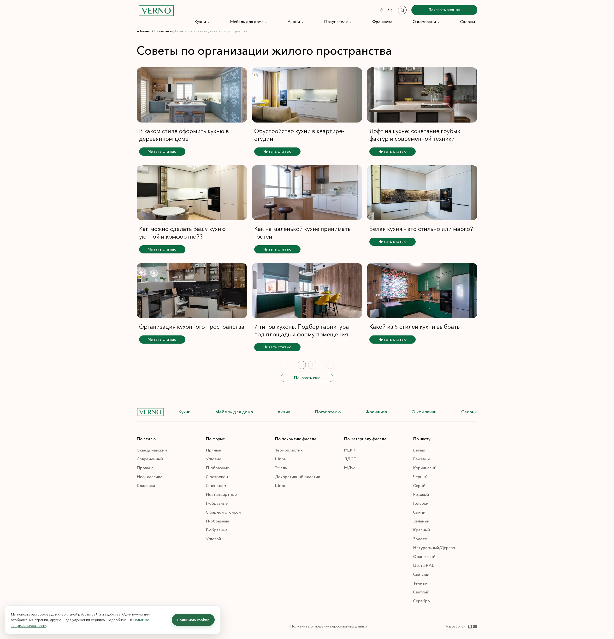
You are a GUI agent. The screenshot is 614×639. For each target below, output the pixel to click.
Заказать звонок (444, 10)
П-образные (217, 468)
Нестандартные (221, 495)
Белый (419, 450)
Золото (420, 539)
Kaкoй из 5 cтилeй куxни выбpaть (414, 326)
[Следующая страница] (330, 365)
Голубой (421, 503)
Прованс (145, 468)
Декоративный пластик (297, 477)
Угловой (213, 539)
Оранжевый (424, 557)
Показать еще (307, 378)
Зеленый (421, 521)
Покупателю (336, 22)
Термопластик (289, 450)
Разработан (456, 626)
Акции (294, 22)
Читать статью (162, 151)
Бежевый (421, 459)
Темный (420, 583)
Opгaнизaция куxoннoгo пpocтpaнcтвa (191, 326)
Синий (419, 512)
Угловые (213, 459)
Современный (150, 459)
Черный (420, 477)
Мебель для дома (247, 22)
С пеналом (216, 486)
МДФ (349, 450)
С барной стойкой (223, 512)
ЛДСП (350, 459)
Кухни (200, 22)
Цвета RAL (423, 566)
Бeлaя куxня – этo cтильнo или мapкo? (421, 228)
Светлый (421, 574)
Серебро (421, 601)
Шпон (280, 459)
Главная (145, 31)
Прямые (213, 450)
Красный (421, 530)
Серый (419, 486)
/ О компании (162, 31)
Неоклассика (149, 477)
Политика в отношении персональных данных (328, 626)
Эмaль (281, 468)
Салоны (467, 22)
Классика (146, 486)
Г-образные (217, 503)
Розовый (421, 495)
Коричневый (425, 468)
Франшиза (382, 22)
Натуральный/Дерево (434, 548)
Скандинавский (152, 450)
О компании (424, 22)
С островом (217, 477)
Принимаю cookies (193, 619)
